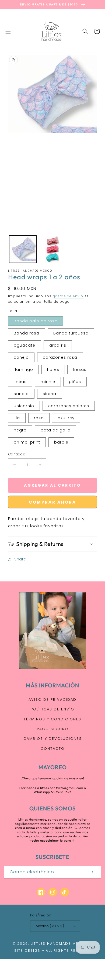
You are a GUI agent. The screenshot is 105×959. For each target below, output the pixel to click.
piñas (75, 381)
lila (17, 418)
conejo (21, 357)
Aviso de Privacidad (52, 699)
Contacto (53, 748)
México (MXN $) (50, 926)
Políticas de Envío (52, 709)
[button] (8, 31)
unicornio (24, 406)
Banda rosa (26, 333)
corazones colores (68, 406)
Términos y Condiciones (52, 719)
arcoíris (57, 345)
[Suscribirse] (91, 872)
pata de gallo (56, 430)
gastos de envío (68, 296)
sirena (49, 393)
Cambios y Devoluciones (52, 738)
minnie (48, 381)
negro (20, 430)
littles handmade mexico (59, 943)
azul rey (66, 418)
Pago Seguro (52, 728)
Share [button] (20, 559)
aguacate (24, 345)
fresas (79, 369)
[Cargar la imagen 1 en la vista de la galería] (22, 249)
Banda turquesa (71, 333)
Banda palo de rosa (36, 321)
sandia (21, 393)
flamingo (23, 369)
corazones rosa (60, 357)
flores (53, 369)
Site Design (27, 950)
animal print (27, 442)
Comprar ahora (52, 502)
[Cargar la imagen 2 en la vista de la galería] (52, 249)
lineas (20, 381)
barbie (61, 442)
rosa (39, 418)
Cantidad (16, 454)
